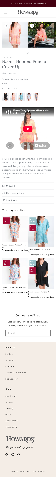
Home (8, 414)
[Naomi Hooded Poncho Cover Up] (5, 96)
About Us (10, 360)
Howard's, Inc (24, 471)
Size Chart (10, 396)
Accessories (11, 420)
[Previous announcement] (5, 4)
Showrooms (11, 427)
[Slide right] (34, 53)
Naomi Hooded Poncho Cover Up (14, 246)
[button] (5, 12)
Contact (9, 366)
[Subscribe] (47, 333)
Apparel (9, 402)
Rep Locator (11, 379)
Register (9, 354)
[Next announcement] (51, 4)
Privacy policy (39, 471)
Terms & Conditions (15, 372)
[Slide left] (22, 53)
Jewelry (9, 408)
